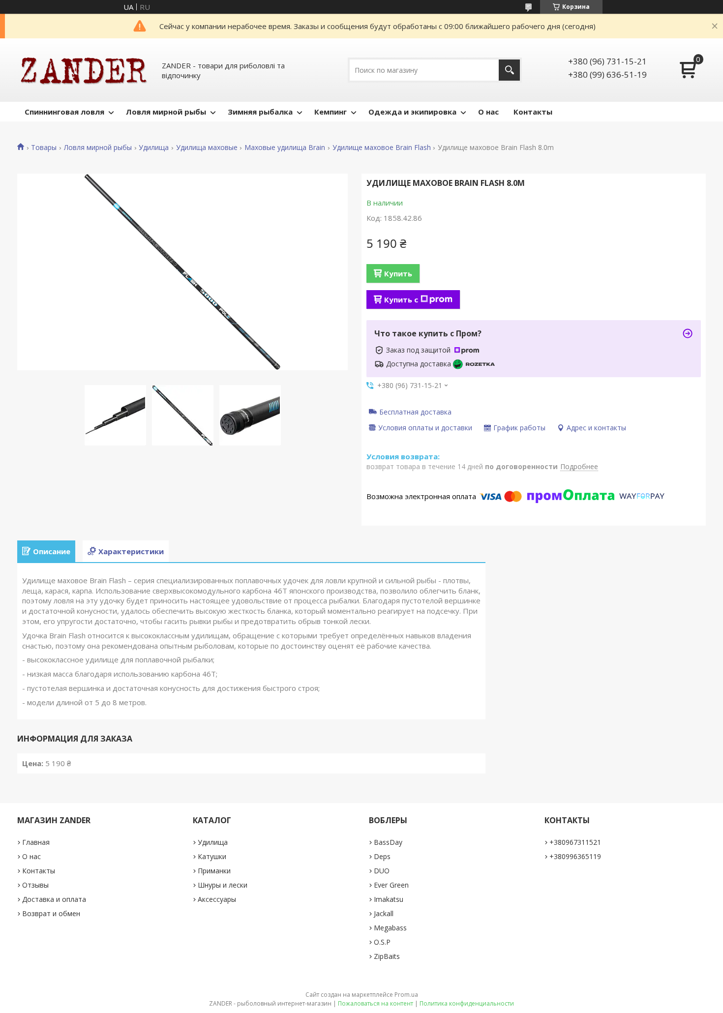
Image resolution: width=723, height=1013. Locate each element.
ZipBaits (387, 956)
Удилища (154, 147)
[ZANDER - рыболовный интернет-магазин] (83, 70)
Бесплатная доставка (415, 411)
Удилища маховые (207, 147)
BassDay (388, 842)
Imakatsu (388, 899)
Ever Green (391, 885)
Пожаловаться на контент (375, 1003)
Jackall (383, 913)
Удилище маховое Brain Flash (381, 147)
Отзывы (35, 885)
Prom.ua (406, 994)
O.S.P (382, 942)
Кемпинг (330, 112)
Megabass (390, 927)
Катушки (212, 856)
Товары (44, 147)
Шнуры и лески (222, 885)
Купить (398, 273)
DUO (382, 870)
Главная (36, 842)
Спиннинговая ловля (64, 112)
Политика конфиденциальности (467, 1003)
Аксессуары (217, 899)
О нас (488, 112)
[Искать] (509, 70)
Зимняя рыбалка (260, 112)
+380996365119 (575, 856)
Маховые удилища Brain (284, 147)
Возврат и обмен (51, 913)
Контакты (532, 112)
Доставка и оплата (54, 899)
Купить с (401, 299)
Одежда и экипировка (412, 112)
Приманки (214, 870)
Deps (382, 856)
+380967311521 (575, 842)
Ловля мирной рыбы (166, 112)
